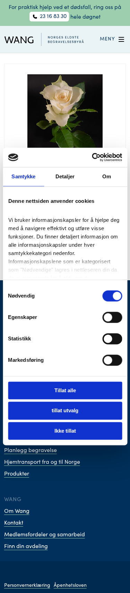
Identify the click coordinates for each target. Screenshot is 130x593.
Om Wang (16, 511)
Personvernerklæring (27, 585)
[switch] (112, 317)
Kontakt (13, 523)
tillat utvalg (65, 411)
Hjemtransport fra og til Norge (42, 462)
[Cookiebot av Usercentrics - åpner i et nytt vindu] (92, 157)
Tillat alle (65, 390)
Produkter (16, 474)
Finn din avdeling (26, 546)
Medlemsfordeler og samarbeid (44, 535)
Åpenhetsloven (70, 585)
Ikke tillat (65, 431)
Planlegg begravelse (30, 450)
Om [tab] (106, 176)
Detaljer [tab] (65, 176)
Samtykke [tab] (23, 176)
